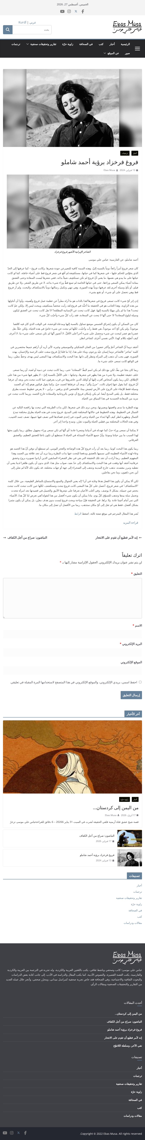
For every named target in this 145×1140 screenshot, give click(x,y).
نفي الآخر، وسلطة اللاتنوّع (127, 1045)
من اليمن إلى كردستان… (116, 807)
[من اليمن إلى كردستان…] (72, 757)
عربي (32, 22)
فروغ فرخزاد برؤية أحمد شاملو (96, 855)
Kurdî (22, 22)
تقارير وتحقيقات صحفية (43, 44)
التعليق (136, 574)
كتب (101, 44)
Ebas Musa (109, 170)
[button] (28, 44)
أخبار (112, 44)
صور (127, 53)
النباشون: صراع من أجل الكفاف (27, 537)
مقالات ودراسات (133, 923)
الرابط (77, 513)
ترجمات (16, 44)
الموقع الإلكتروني (131, 662)
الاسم (137, 625)
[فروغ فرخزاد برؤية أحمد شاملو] (129, 857)
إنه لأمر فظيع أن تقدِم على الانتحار (116, 537)
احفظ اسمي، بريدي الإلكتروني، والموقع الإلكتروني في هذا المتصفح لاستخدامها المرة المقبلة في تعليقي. (73, 682)
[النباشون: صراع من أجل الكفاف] (129, 838)
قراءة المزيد (130, 522)
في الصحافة (86, 44)
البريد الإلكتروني (131, 644)
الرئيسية (125, 44)
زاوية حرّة (67, 44)
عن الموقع (113, 53)
